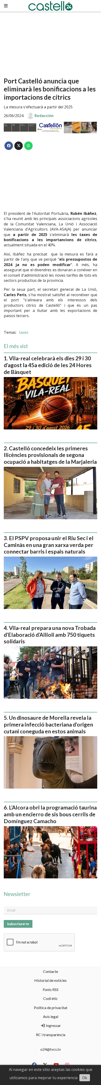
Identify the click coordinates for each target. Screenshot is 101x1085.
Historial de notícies (50, 980)
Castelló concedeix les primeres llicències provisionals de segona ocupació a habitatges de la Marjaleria (50, 455)
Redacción (44, 115)
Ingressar (53, 1025)
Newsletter (17, 894)
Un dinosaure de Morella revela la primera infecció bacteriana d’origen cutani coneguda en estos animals (48, 724)
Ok (84, 1077)
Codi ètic (50, 998)
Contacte (50, 971)
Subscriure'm (18, 924)
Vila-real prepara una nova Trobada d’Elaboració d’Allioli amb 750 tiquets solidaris (50, 635)
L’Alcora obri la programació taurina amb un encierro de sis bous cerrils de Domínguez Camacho (50, 814)
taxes (23, 332)
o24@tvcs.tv (50, 1049)
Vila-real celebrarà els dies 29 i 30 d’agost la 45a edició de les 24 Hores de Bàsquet (48, 365)
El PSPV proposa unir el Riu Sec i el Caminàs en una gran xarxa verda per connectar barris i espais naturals (48, 545)
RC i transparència (50, 1034)
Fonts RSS (50, 989)
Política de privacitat (50, 1007)
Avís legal (50, 1016)
